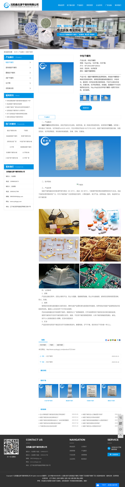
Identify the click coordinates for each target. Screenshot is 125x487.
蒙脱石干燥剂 (10, 73)
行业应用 (72, 455)
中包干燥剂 (43, 345)
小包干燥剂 (49, 356)
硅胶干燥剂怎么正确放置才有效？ (93, 414)
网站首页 (61, 5)
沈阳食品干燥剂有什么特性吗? (16, 110)
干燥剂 (26, 130)
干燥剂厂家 (82, 476)
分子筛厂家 (25, 158)
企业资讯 (99, 5)
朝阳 (81, 478)
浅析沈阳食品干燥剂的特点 (15, 117)
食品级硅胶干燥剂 (11, 136)
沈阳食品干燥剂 (74, 476)
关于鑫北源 (71, 5)
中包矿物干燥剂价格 (26, 141)
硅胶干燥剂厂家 (91, 476)
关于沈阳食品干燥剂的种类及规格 (17, 113)
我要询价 (86, 108)
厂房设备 (108, 5)
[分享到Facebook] (120, 340)
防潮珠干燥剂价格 (11, 152)
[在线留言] (120, 429)
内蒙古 (62, 478)
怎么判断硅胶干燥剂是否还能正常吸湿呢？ (53, 414)
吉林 (58, 478)
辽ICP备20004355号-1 (55, 476)
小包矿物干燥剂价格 (12, 158)
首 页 (15, 52)
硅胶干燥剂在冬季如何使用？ (92, 417)
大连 (69, 478)
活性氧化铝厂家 (12, 141)
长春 (72, 478)
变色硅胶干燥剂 (11, 67)
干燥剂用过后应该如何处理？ (49, 426)
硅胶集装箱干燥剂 (25, 147)
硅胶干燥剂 (29, 52)
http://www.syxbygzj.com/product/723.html (60, 349)
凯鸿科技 (116, 476)
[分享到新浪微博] (108, 340)
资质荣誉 (72, 450)
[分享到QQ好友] (113, 340)
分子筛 (8, 83)
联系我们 (118, 5)
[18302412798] (120, 417)
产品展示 (80, 5)
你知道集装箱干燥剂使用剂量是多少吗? (19, 100)
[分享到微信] (111, 340)
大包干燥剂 (49, 362)
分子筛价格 (25, 152)
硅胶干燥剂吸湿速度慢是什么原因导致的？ (96, 420)
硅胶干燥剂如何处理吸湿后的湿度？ (51, 423)
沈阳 (66, 478)
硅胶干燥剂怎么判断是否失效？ (92, 426)
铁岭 (75, 478)
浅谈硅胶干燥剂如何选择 (14, 104)
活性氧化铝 (9, 88)
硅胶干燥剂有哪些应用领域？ (92, 423)
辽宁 (50, 478)
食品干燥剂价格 (12, 130)
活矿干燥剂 (9, 78)
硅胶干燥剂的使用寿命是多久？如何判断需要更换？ (55, 420)
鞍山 (78, 478)
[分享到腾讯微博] (117, 340)
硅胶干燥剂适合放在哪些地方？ (49, 417)
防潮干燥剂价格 (26, 136)
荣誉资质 (90, 5)
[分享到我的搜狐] (115, 340)
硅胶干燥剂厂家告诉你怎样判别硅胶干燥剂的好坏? (19, 107)
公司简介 (84, 446)
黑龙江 (54, 478)
